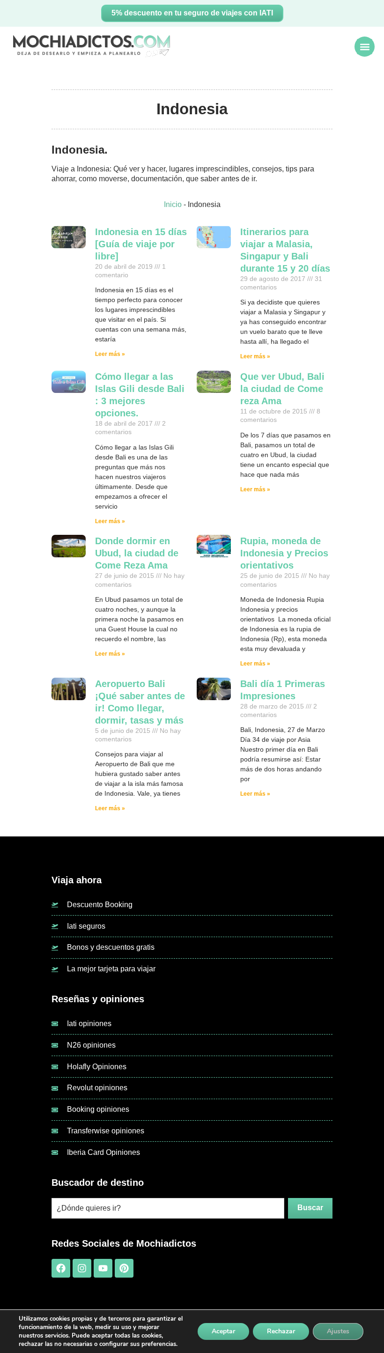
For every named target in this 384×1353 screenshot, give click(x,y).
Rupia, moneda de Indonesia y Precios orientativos (284, 553)
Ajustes (338, 1331)
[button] (364, 46)
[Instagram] (82, 1268)
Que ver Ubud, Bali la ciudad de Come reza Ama (282, 388)
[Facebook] (61, 1268)
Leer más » (110, 354)
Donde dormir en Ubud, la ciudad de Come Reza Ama (136, 553)
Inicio (173, 204)
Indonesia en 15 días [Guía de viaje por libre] (141, 244)
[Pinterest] (124, 1268)
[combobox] (168, 1208)
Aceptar (223, 1331)
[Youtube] (103, 1268)
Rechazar (281, 1331)
